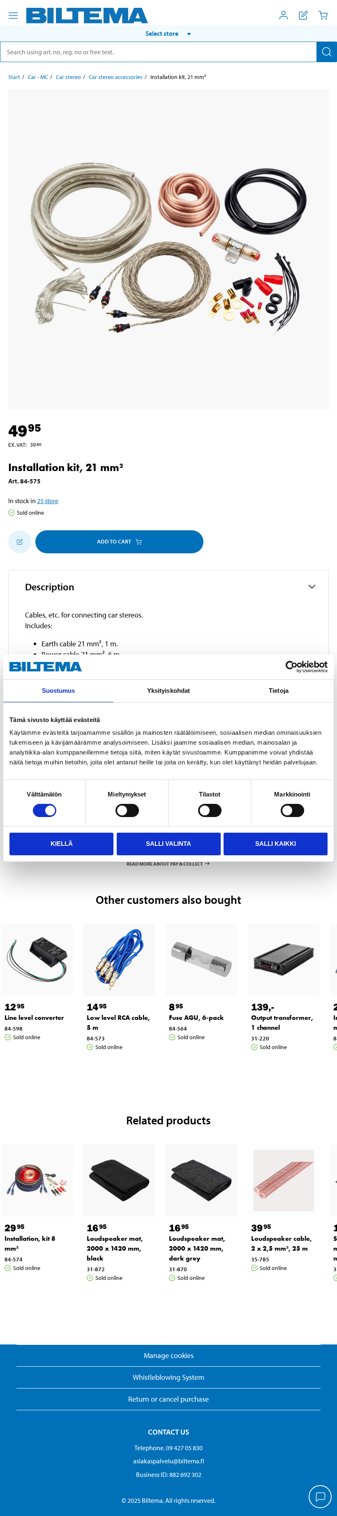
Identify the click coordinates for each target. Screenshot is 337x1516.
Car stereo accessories (116, 77)
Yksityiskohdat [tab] (168, 690)
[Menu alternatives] (13, 15)
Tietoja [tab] (279, 690)
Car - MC (38, 77)
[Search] (326, 52)
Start (14, 77)
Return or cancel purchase (168, 1399)
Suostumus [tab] (58, 690)
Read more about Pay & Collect (165, 863)
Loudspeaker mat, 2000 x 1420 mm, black (115, 1248)
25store (47, 501)
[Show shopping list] (303, 15)
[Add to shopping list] (19, 541)
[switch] (127, 810)
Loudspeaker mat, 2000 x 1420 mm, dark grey (197, 1248)
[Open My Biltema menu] (283, 15)
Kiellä (62, 843)
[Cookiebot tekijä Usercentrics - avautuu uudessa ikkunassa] (292, 667)
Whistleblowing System (168, 1377)
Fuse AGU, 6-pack (196, 1017)
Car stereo (68, 77)
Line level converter (34, 1017)
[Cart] (323, 15)
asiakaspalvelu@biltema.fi (168, 1461)
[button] (168, 33)
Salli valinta (168, 843)
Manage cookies (169, 1355)
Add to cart (114, 541)
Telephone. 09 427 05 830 (168, 1448)
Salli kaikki (275, 843)
